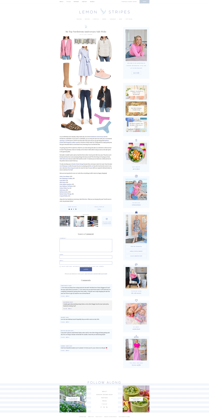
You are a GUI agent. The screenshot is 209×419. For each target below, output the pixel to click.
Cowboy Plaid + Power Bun (93, 221)
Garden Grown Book (104, 394)
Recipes (87, 19)
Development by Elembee (124, 416)
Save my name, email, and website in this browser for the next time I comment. (82, 266)
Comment (63, 238)
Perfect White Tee (64, 188)
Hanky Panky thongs (77, 164)
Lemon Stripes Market (136, 251)
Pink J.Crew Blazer (64, 176)
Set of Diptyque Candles (66, 178)
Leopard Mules (64, 196)
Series (104, 19)
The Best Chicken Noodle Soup (136, 109)
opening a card (64, 140)
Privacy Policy (99, 416)
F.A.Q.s (69, 1)
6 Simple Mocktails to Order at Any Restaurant (136, 92)
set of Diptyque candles (66, 166)
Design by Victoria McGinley (110, 416)
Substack (113, 19)
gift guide (129, 19)
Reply (67, 296)
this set (91, 166)
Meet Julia (136, 73)
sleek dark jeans (64, 159)
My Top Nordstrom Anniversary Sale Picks (86, 31)
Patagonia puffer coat (72, 142)
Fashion (79, 19)
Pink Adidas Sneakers (65, 184)
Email (62, 260)
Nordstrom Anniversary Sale (98, 136)
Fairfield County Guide (129, 1)
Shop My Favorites (136, 246)
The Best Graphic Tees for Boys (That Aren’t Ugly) (136, 125)
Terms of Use (91, 416)
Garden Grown (136, 398)
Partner (76, 1)
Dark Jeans (62, 190)
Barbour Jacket (64, 192)
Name (62, 254)
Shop (144, 1)
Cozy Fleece (63, 180)
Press (104, 401)
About (61, 1)
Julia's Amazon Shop (136, 256)
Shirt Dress (63, 182)
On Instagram (73, 398)
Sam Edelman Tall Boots (66, 186)
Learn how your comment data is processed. (95, 274)
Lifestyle (96, 19)
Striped (65, 221)
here (86, 199)
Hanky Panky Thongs (65, 194)
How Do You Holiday (79, 221)
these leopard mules (73, 168)
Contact (84, 1)
